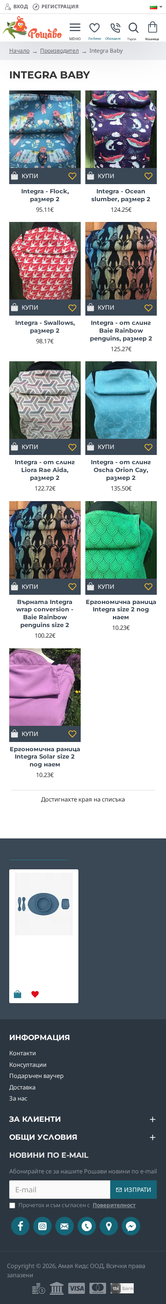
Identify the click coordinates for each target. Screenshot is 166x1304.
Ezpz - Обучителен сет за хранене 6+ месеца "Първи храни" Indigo (41, 958)
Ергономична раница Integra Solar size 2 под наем (45, 756)
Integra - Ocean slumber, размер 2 (120, 195)
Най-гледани (101, 851)
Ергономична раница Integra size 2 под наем (121, 609)
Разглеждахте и (38, 851)
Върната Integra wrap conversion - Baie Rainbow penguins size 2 (44, 613)
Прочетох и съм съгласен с (77, 1205)
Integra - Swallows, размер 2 (45, 326)
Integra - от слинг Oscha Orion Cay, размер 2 (121, 469)
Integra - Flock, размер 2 (45, 195)
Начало (19, 50)
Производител (59, 50)
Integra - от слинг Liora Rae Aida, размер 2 (45, 469)
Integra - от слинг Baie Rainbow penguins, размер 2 (121, 330)
